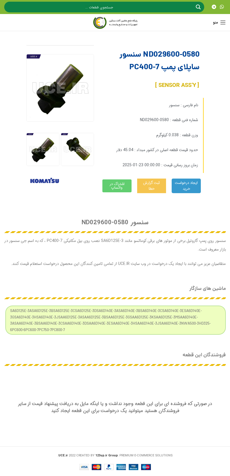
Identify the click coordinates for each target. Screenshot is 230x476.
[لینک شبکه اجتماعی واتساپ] (222, 7)
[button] (32, 149)
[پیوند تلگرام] (214, 7)
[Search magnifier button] (199, 7)
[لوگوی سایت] (115, 22)
